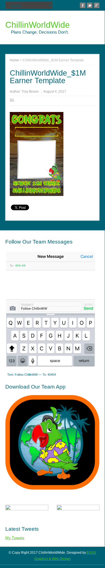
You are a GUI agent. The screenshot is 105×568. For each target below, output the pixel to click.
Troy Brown (30, 92)
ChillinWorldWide (37, 24)
